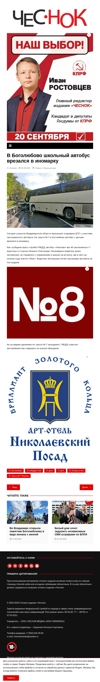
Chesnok (13, 168)
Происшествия (49, 168)
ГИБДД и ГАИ (35, 471)
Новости (38, 168)
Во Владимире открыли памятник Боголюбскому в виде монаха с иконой (27, 531)
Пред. (14, 487)
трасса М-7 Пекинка (20, 476)
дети (51, 471)
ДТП (62, 471)
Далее (85, 487)
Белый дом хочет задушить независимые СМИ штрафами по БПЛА (71, 531)
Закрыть (11, 678)
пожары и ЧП (77, 471)
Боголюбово (16, 471)
